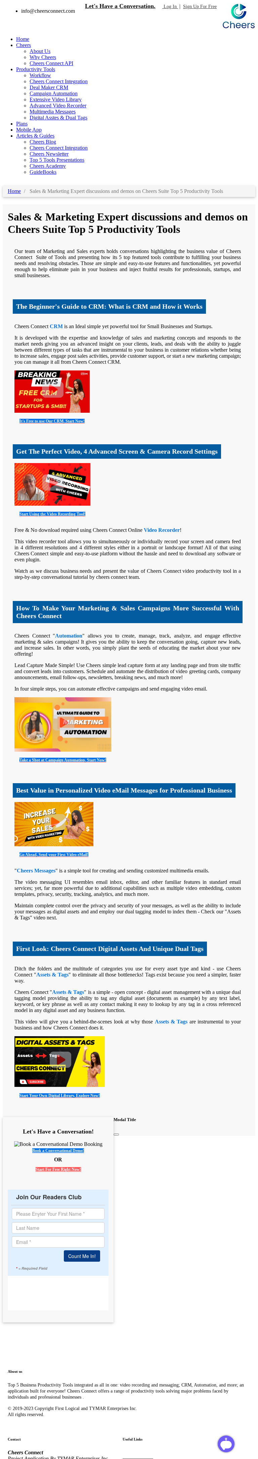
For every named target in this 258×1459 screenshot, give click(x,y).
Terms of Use (136, 1454)
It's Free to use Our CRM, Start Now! (52, 421)
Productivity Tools (35, 69)
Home (22, 39)
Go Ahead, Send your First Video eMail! (53, 854)
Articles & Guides (35, 136)
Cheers (23, 45)
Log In (170, 6)
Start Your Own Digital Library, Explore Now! (59, 1095)
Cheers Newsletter (49, 154)
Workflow (40, 75)
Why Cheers (43, 57)
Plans (22, 124)
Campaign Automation (54, 93)
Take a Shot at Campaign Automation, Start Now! (62, 760)
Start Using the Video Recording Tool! (52, 514)
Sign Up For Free (200, 6)
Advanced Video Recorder (58, 105)
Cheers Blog (43, 142)
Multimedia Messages (53, 111)
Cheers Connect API (51, 63)
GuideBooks (43, 172)
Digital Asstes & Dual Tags (58, 117)
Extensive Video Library (56, 99)
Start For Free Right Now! (58, 1169)
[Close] (116, 1135)
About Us (40, 51)
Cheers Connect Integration (59, 81)
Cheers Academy (48, 166)
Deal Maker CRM (49, 87)
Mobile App (29, 130)
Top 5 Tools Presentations (57, 160)
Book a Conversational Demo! (58, 1150)
